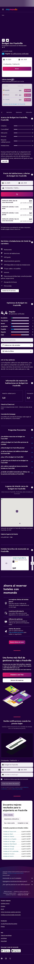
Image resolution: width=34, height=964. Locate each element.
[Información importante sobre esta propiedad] (32, 383)
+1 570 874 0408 (7, 51)
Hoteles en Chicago (8, 846)
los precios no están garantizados (15, 873)
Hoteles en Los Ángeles (9, 839)
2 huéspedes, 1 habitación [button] (11, 64)
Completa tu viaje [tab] (23, 823)
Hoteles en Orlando (8, 836)
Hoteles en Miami (8, 834)
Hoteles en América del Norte (21, 891)
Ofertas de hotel (8, 891)
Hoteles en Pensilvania (23, 893)
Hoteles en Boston (8, 856)
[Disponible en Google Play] (5, 950)
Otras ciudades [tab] (8, 815)
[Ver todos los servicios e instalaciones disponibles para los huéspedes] (32, 242)
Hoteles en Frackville (11, 894)
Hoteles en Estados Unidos (9, 893)
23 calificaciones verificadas (20, 53)
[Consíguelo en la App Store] (16, 950)
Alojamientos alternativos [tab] (11, 819)
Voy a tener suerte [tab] (9, 823)
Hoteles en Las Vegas (9, 841)
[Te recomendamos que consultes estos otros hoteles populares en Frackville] (32, 550)
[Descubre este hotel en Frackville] (32, 119)
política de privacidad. (17, 788)
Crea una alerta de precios (16, 632)
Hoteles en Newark (8, 849)
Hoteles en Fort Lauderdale (10, 851)
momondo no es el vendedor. (12, 878)
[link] (17, 642)
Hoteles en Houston (8, 854)
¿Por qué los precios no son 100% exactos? (16, 884)
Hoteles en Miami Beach (10, 844)
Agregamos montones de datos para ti (15, 881)
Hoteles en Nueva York (9, 831)
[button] (3, 9)
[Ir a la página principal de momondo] (11, 9)
